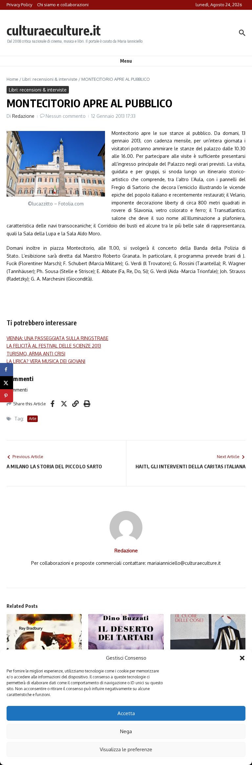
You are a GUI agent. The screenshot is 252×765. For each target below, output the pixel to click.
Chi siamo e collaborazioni (63, 4)
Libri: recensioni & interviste (49, 79)
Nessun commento (66, 116)
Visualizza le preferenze (126, 749)
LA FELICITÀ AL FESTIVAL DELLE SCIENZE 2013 (54, 346)
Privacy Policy (19, 4)
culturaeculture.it (54, 30)
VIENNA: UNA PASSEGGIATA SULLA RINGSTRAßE (57, 338)
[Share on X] (6, 382)
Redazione (23, 116)
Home (12, 79)
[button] (242, 658)
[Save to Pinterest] (6, 395)
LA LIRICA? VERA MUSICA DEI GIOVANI (46, 361)
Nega (126, 731)
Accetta (126, 713)
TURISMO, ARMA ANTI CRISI (36, 353)
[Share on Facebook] (6, 369)
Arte (32, 418)
